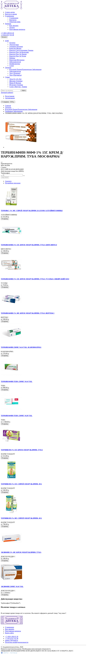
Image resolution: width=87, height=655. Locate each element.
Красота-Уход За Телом (17, 56)
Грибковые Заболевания (13, 111)
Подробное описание (12, 183)
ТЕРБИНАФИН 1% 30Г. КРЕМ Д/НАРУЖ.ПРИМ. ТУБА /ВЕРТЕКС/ (28, 313)
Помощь (8, 24)
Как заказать (13, 25)
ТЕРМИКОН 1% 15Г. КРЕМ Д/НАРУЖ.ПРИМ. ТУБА (22, 450)
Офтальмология (15, 62)
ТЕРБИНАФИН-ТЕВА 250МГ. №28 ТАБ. (16, 416)
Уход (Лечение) (14, 73)
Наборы (12, 58)
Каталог (4, 37)
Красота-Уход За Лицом (18, 54)
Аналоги (8, 181)
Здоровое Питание (16, 46)
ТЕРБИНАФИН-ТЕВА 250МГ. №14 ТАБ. (16, 381)
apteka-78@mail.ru (11, 640)
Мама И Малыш (15, 83)
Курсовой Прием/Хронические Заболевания (25, 69)
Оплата (12, 27)
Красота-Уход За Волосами (19, 52)
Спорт (11, 66)
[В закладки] (2, 162)
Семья (7, 77)
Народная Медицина (16, 60)
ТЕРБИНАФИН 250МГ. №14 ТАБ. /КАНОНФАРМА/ (21, 347)
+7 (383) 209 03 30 (7, 33)
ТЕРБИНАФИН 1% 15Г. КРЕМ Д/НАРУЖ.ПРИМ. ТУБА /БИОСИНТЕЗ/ (29, 245)
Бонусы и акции (11, 14)
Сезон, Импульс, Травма (18, 87)
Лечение (8, 67)
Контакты (12, 20)
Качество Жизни (15, 48)
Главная (8, 105)
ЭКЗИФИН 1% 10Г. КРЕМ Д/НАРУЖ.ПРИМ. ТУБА (21, 552)
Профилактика (14, 64)
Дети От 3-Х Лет (15, 79)
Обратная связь (14, 22)
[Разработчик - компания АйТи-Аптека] (9, 653)
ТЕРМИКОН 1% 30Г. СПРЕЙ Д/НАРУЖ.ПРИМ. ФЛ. (21, 518)
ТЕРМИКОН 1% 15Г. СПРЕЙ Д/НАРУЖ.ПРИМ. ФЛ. (21, 484)
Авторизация (10, 98)
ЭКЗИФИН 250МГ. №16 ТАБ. (12, 586)
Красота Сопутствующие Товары (21, 50)
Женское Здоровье (15, 81)
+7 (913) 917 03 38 (7, 35)
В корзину (5, 219)
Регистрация (9, 96)
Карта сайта (9, 633)
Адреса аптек (10, 12)
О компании (9, 16)
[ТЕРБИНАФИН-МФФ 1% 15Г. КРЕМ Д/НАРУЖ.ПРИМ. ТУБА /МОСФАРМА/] (21, 147)
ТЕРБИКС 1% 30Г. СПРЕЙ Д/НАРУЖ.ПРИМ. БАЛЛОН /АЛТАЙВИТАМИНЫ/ (32, 210)
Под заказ (5, 177)
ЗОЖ (7, 41)
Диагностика (14, 44)
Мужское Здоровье (16, 85)
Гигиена (12, 43)
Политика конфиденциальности (16, 642)
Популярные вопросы (17, 29)
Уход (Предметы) (15, 75)
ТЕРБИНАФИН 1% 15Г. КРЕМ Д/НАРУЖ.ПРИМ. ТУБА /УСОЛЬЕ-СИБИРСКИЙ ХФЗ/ (35, 279)
